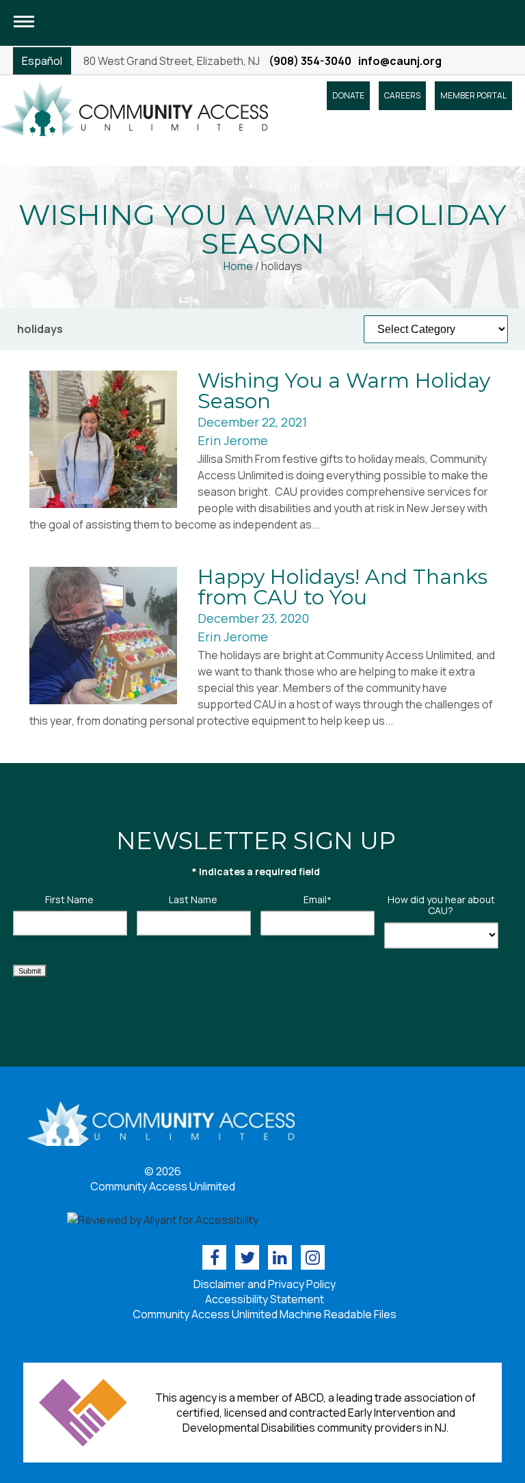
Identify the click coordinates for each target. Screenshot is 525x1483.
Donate (348, 95)
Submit (29, 971)
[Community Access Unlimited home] (134, 108)
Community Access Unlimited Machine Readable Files (264, 1314)
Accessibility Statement (264, 1299)
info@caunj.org (400, 60)
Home (238, 265)
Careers (402, 95)
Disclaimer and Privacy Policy (264, 1284)
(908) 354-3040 (310, 60)
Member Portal (473, 95)
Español (42, 60)
